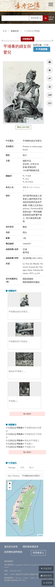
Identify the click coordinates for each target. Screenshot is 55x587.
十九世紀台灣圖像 (32, 31)
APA (22, 467)
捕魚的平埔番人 (32, 440)
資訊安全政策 (11, 546)
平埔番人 (29, 444)
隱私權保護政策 (30, 546)
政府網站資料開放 (13, 552)
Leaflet (40, 535)
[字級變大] (49, 95)
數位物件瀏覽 (24, 127)
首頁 (5, 31)
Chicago (11, 467)
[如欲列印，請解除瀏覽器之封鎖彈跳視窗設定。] (49, 86)
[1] (23, 123)
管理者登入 (38, 553)
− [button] (10, 487)
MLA (31, 467)
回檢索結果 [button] (27, 39)
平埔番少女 (30, 447)
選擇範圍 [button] (35, 18)
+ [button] (10, 483)
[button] (49, 62)
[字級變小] (49, 103)
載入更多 (26, 414)
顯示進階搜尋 (51, 18)
